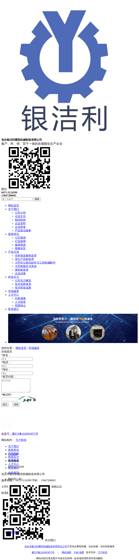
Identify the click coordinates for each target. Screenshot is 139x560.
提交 (5, 404)
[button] (27, 400)
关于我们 (13, 446)
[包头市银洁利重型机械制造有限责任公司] (64, 136)
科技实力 (13, 457)
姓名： (6, 355)
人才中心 (13, 464)
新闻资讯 (13, 449)
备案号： (6, 433)
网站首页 (21, 348)
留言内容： (8, 376)
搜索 (37, 199)
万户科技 (21, 440)
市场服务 (34, 348)
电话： (6, 362)
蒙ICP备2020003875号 (25, 433)
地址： (6, 369)
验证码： (7, 394)
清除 (16, 404)
